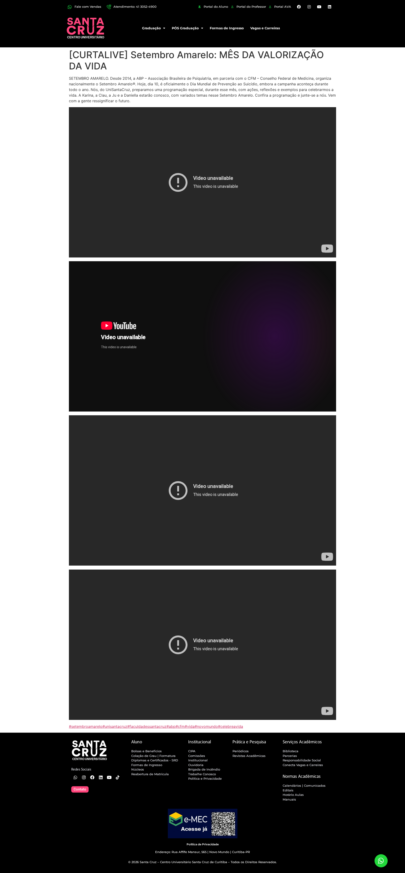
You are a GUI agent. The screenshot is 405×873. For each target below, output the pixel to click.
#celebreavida (230, 726)
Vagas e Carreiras (265, 28)
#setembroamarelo (85, 726)
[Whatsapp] (75, 777)
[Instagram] (309, 6)
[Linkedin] (329, 6)
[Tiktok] (117, 777)
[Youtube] (319, 6)
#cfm (180, 726)
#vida (190, 726)
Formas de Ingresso (227, 28)
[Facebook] (298, 6)
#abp (171, 726)
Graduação (151, 28)
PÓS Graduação (185, 28)
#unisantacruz (114, 726)
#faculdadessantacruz (146, 726)
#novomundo (206, 726)
